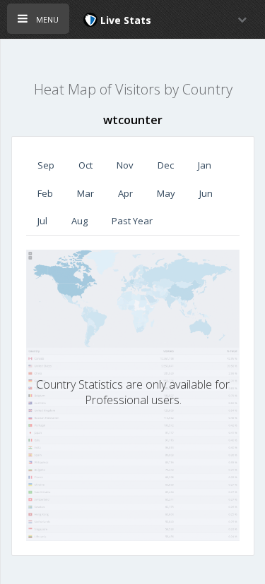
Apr (125, 193)
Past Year (132, 220)
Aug (79, 220)
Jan (204, 165)
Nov (125, 165)
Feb (45, 193)
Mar (85, 193)
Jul (42, 220)
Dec (166, 165)
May (166, 193)
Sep (45, 165)
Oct (85, 165)
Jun (206, 193)
